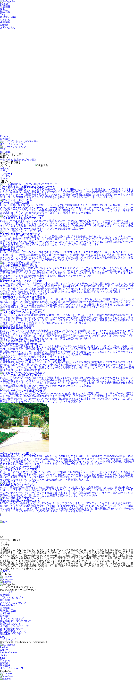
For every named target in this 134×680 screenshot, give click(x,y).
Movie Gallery (7, 605)
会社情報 (5, 608)
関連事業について (10, 634)
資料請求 (5, 615)
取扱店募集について (12, 628)
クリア (4, 178)
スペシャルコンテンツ (13, 602)
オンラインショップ (12, 618)
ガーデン (5, 176)
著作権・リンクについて (14, 626)
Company (5, 21)
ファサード (6, 173)
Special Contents (8, 652)
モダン (4, 171)
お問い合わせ (8, 613)
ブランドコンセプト (12, 597)
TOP (2, 149)
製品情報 (5, 594)
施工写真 (5, 151)
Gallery (5, 10)
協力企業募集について (13, 631)
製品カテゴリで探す (25, 159)
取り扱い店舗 (8, 610)
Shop (8, 15)
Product (5, 5)
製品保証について (10, 623)
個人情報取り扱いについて (15, 621)
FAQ (2, 636)
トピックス (6, 592)
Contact (8, 26)
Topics (3, 655)
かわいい (5, 168)
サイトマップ (8, 639)
